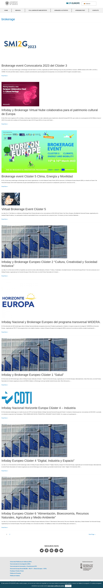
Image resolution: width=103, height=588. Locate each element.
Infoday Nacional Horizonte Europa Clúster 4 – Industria (39, 408)
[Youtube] (61, 550)
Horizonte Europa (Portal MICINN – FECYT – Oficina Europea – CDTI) (28, 568)
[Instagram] (56, 550)
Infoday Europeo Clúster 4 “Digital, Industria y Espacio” (38, 460)
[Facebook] (51, 550)
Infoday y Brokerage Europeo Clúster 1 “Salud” (33, 374)
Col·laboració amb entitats (38, 10)
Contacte (95, 10)
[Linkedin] (46, 550)
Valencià (87, 3)
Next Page (92, 534)
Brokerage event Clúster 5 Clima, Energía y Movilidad (37, 176)
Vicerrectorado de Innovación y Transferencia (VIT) (23, 566)
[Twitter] (42, 550)
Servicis (18, 10)
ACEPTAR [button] (68, 585)
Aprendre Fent (80, 10)
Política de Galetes (15, 575)
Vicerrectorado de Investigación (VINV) (20, 564)
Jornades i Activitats (61, 10)
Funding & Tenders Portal (17, 571)
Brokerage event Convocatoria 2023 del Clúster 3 (34, 65)
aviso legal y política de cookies (56, 585)
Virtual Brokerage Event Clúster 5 (24, 209)
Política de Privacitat (15, 573)
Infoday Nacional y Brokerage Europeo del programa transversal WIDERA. (51, 322)
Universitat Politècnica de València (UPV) (21, 561)
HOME (6, 10)
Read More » (5, 75)
